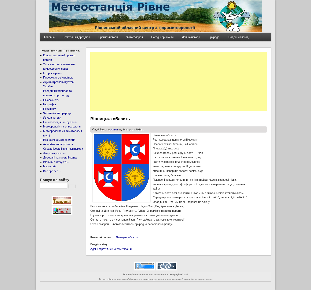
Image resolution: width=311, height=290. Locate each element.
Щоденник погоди (239, 37)
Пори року (49, 108)
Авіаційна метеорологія (58, 144)
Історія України (52, 73)
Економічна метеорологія (59, 139)
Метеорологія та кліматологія (62, 126)
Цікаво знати (51, 100)
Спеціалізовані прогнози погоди (63, 148)
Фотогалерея (134, 37)
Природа (213, 37)
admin (114, 129)
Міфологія (49, 166)
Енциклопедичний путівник (60, 122)
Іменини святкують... (56, 162)
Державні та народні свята (60, 157)
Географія (49, 104)
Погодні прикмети (162, 37)
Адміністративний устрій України (111, 249)
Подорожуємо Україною (58, 77)
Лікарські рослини (54, 153)
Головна (49, 37)
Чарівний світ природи (57, 113)
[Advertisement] (178, 81)
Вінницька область (127, 237)
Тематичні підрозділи (76, 37)
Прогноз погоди (108, 37)
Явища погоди (191, 37)
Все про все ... (52, 171)
